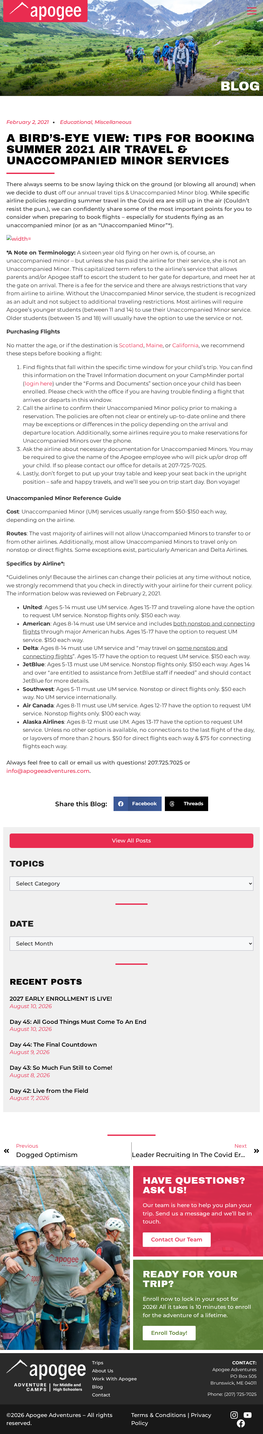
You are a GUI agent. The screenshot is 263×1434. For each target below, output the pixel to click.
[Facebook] (241, 1423)
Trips (97, 1363)
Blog (97, 1387)
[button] (138, 804)
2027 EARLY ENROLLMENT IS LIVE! (61, 998)
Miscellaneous (113, 122)
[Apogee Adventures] (45, 11)
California (185, 345)
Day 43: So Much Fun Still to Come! (61, 1067)
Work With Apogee (114, 1379)
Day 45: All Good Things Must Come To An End (78, 1021)
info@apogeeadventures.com (47, 771)
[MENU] (252, 11)
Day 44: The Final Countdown (53, 1044)
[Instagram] (234, 1415)
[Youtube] (247, 1415)
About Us (102, 1371)
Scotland (131, 345)
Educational (76, 122)
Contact (101, 1395)
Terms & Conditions (158, 1415)
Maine (154, 345)
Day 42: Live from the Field (49, 1090)
